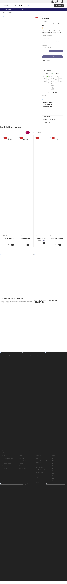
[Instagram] (19, 5)
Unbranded (44, 45)
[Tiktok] (21, 5)
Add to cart (56, 51)
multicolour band (41, 238)
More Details (47, 109)
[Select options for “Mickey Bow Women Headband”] (12, 245)
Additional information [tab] (50, 119)
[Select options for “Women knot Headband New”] (59, 245)
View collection (6, 306)
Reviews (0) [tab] (47, 122)
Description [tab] (47, 116)
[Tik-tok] (2, 450)
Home (22, 9)
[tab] (52, 116)
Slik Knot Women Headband (25, 239)
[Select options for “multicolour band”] (44, 243)
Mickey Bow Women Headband (10, 239)
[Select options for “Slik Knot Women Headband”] (28, 245)
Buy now (53, 56)
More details (39, 305)
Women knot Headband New (57, 239)
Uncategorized (10, 12)
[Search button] (16, 5)
